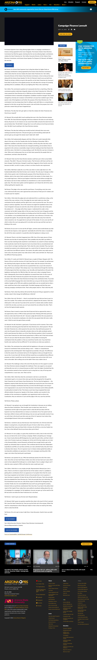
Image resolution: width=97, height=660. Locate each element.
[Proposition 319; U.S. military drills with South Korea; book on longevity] (46, 550)
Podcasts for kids (66, 616)
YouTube (39, 603)
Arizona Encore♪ (52, 622)
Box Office (80, 593)
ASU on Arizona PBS (52, 605)
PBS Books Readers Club (83, 597)
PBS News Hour (66, 595)
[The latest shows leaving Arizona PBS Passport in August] (65, 94)
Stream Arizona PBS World (54, 609)
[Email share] (75, 29)
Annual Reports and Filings (83, 599)
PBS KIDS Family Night (67, 606)
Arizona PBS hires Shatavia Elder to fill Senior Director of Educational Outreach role (65, 75)
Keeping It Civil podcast (53, 626)
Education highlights (67, 628)
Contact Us (80, 603)
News (64, 581)
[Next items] (92, 557)
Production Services (82, 595)
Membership (80, 613)
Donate (40, 581)
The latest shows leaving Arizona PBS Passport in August (65, 104)
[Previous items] (4, 557)
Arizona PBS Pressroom (83, 589)
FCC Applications (40, 586)
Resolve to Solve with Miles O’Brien (54, 586)
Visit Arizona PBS (81, 601)
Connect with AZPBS (82, 583)
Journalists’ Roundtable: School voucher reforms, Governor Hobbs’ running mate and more (16, 571)
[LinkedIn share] (72, 29)
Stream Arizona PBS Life (53, 607)
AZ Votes (65, 589)
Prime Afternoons (52, 603)
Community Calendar (82, 591)
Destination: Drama (52, 601)
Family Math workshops (68, 621)
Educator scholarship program (67, 644)
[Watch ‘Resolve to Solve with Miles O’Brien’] (65, 49)
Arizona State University (22, 605)
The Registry (65, 635)
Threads (39, 605)
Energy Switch (51, 597)
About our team (66, 651)
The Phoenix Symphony (53, 620)
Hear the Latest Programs (53, 616)
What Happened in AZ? (53, 592)
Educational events (67, 630)
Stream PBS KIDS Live (67, 604)
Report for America (67, 649)
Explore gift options (82, 605)
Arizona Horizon (66, 585)
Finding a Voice (51, 628)
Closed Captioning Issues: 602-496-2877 (41, 590)
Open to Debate (66, 591)
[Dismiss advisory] (91, 9)
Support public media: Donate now (82, 607)
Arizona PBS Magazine (82, 587)
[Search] (95, 4)
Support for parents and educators (68, 647)
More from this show (65, 34)
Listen (50, 613)
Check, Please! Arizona (53, 588)
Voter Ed (65, 593)
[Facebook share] (69, 29)
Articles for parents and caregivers (68, 619)
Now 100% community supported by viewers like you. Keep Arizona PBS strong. (36, 9)
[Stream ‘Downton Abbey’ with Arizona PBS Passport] (65, 80)
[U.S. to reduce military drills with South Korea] (75, 550)
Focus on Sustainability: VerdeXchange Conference (18, 534)
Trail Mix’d (50, 590)
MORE (86, 544)
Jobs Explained (51, 599)
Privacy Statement (40, 594)
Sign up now (85, 67)
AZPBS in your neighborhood (66, 633)
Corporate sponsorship (83, 617)
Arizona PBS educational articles (68, 638)
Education (65, 625)
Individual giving (81, 615)
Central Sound (51, 618)
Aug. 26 (61, 57)
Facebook (39, 597)
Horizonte (65, 587)
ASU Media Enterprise (19, 607)
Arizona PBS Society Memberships (82, 611)
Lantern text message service (67, 612)
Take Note (50, 624)
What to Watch (51, 583)
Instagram (40, 600)
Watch (50, 581)
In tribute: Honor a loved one (83, 620)
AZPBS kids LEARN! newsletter (67, 609)
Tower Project (81, 622)
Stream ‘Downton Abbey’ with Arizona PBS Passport (65, 90)
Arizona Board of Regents (19, 618)
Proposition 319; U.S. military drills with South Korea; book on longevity (45, 570)
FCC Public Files (40, 584)
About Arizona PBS (82, 585)
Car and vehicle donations (83, 624)
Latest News (65, 583)
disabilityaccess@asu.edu (11, 595)
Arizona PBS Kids (66, 602)
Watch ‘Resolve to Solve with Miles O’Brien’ (64, 60)
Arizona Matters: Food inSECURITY (53, 595)
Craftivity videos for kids (68, 614)
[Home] (13, 3)
